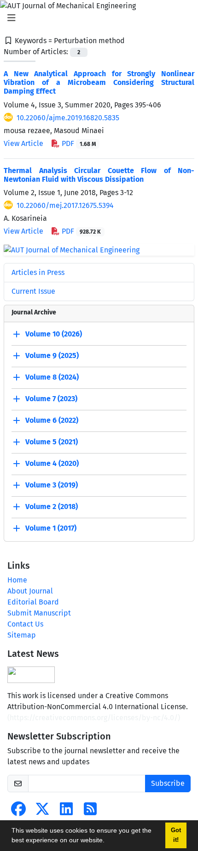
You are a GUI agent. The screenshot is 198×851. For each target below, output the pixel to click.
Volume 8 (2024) (52, 377)
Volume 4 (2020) (52, 463)
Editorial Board (33, 602)
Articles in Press (38, 272)
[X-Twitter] (42, 811)
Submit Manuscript (39, 613)
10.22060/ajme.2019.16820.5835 (68, 117)
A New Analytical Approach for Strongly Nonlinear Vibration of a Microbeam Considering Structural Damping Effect (99, 82)
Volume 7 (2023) (51, 399)
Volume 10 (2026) (53, 334)
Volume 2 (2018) (51, 507)
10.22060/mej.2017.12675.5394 (65, 205)
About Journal (30, 591)
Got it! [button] (176, 835)
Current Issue (33, 291)
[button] (107, 841)
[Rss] (90, 811)
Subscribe (168, 783)
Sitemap (21, 635)
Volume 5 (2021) (51, 442)
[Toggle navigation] (96, 17)
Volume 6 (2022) (51, 420)
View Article (23, 143)
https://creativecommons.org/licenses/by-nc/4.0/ (94, 717)
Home (17, 580)
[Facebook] (18, 811)
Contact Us (25, 624)
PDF (78, 143)
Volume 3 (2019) (51, 485)
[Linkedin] (66, 811)
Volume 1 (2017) (50, 528)
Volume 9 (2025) (52, 356)
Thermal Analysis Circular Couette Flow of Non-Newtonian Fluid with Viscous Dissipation (99, 175)
